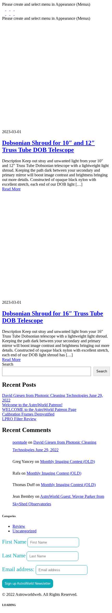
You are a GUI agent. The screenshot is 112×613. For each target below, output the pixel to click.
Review (19, 526)
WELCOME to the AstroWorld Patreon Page (39, 409)
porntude (20, 442)
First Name (14, 542)
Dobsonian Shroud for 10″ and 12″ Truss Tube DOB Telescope (48, 146)
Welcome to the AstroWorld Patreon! (32, 405)
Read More (11, 189)
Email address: (19, 569)
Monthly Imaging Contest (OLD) (67, 461)
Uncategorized (24, 531)
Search (7, 364)
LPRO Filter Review (19, 419)
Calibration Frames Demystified (28, 414)
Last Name (14, 555)
